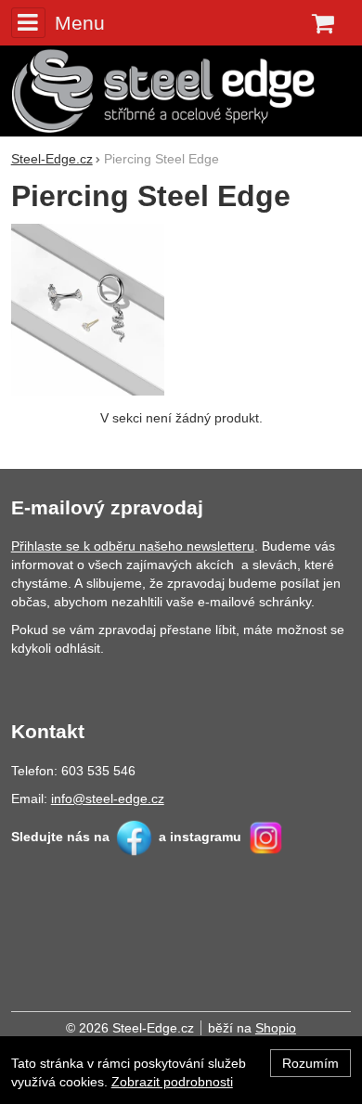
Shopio (275, 1027)
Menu (80, 22)
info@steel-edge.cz (107, 798)
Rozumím (310, 1063)
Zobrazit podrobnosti (172, 1081)
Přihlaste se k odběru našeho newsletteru (132, 546)
